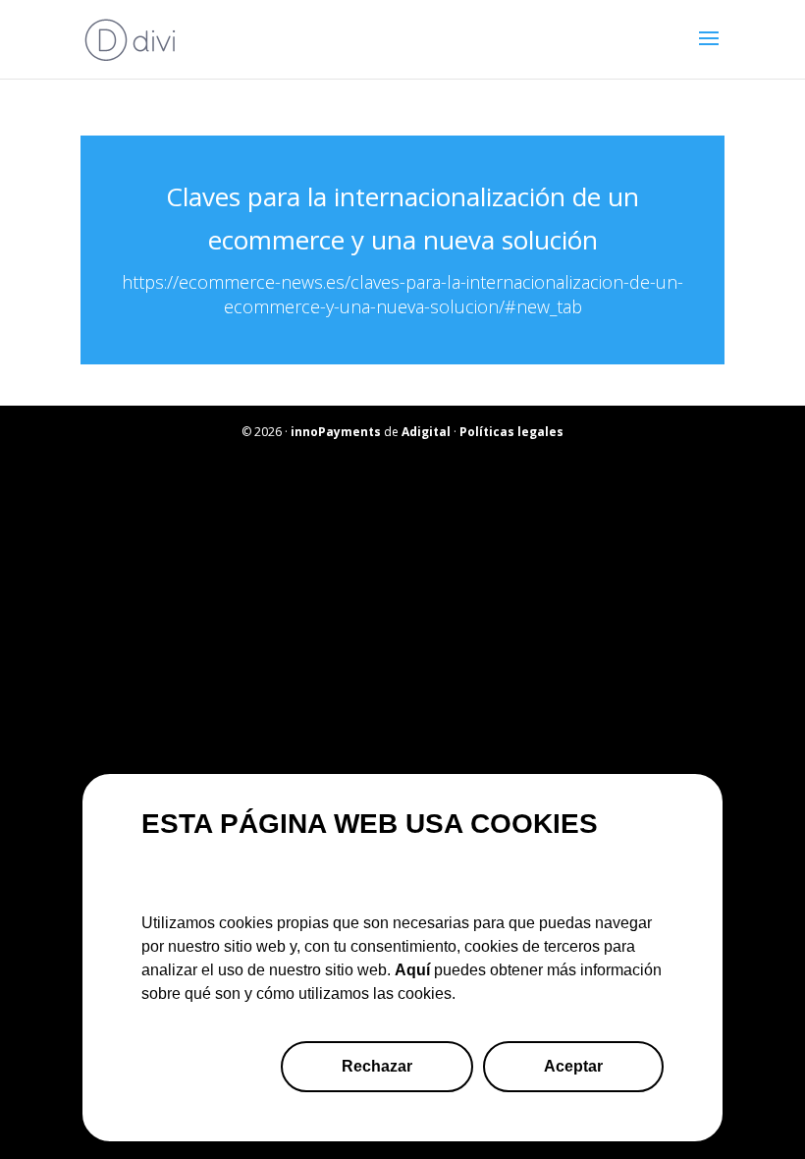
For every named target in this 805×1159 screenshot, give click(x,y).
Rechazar (377, 1066)
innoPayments (336, 431)
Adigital (426, 431)
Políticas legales (511, 431)
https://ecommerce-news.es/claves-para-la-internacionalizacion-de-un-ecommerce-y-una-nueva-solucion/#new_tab (402, 294)
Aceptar (573, 1066)
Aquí (412, 970)
